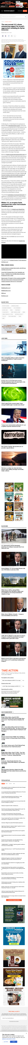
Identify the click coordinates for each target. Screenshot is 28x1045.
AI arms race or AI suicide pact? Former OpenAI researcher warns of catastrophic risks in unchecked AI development (13, 382)
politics (21, 41)
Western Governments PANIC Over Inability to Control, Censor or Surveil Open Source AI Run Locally (13, 738)
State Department (12, 316)
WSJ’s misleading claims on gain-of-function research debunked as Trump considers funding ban (12, 359)
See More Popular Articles (14, 900)
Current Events (8, 21)
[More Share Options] (15, 36)
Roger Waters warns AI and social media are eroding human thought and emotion (12, 873)
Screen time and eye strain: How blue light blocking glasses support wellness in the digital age (12, 840)
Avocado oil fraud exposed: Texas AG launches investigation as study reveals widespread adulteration (12, 814)
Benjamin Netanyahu (18, 39)
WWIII (8, 42)
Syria (6, 42)
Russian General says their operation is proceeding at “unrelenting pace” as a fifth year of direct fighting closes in (13, 868)
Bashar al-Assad (12, 39)
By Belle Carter (4, 32)
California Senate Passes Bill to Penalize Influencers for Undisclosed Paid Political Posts (12, 892)
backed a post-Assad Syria (18, 209)
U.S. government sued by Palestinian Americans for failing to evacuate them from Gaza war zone (12, 547)
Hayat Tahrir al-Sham (15, 312)
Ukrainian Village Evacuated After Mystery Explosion (12, 822)
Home (2, 21)
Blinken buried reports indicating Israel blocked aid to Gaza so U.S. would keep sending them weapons (13, 660)
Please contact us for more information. (9, 693)
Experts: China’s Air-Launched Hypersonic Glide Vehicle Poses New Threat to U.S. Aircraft (12, 887)
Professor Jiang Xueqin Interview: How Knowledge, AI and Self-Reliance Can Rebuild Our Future (13, 762)
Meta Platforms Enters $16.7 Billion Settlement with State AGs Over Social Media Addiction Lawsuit (13, 854)
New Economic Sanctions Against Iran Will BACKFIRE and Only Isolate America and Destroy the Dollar (13, 771)
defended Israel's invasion (14, 125)
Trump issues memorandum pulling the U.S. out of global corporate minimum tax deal (13, 425)
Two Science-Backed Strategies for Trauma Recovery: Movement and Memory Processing (12, 878)
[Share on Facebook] (8, 36)
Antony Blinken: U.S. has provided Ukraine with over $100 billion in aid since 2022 (13, 569)
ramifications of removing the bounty (16, 194)
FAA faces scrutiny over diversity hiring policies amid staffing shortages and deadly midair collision (12, 469)
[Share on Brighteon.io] (5, 36)
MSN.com (3, 293)
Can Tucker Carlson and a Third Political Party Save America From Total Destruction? (13, 746)
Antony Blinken (6, 39)
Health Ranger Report (6, 712)
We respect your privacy (14, 1021)
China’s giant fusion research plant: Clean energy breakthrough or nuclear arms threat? (12, 404)
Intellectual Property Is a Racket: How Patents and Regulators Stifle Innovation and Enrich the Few (11, 859)
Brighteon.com (4, 295)
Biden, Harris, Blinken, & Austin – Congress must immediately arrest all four (12, 615)
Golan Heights (18, 40)
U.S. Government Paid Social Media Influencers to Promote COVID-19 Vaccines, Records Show (13, 792)
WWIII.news (3, 238)
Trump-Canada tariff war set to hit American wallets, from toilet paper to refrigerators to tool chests (13, 819)
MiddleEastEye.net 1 (6, 288)
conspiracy (13, 40)
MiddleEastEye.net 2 (6, 290)
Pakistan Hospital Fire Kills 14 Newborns (9, 805)
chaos (11, 40)
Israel (5, 41)
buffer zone (7, 40)
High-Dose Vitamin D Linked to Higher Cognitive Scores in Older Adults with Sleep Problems (13, 827)
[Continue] (25, 1018)
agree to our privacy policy (8, 1039)
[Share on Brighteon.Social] (2, 36)
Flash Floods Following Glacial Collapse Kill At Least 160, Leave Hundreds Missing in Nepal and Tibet (13, 809)
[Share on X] (11, 36)
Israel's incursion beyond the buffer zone (15, 154)
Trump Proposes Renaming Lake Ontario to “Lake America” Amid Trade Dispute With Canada (11, 797)
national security (16, 41)
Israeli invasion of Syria (9, 41)
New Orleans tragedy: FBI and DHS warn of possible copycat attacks (12, 447)
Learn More (6, 1041)
